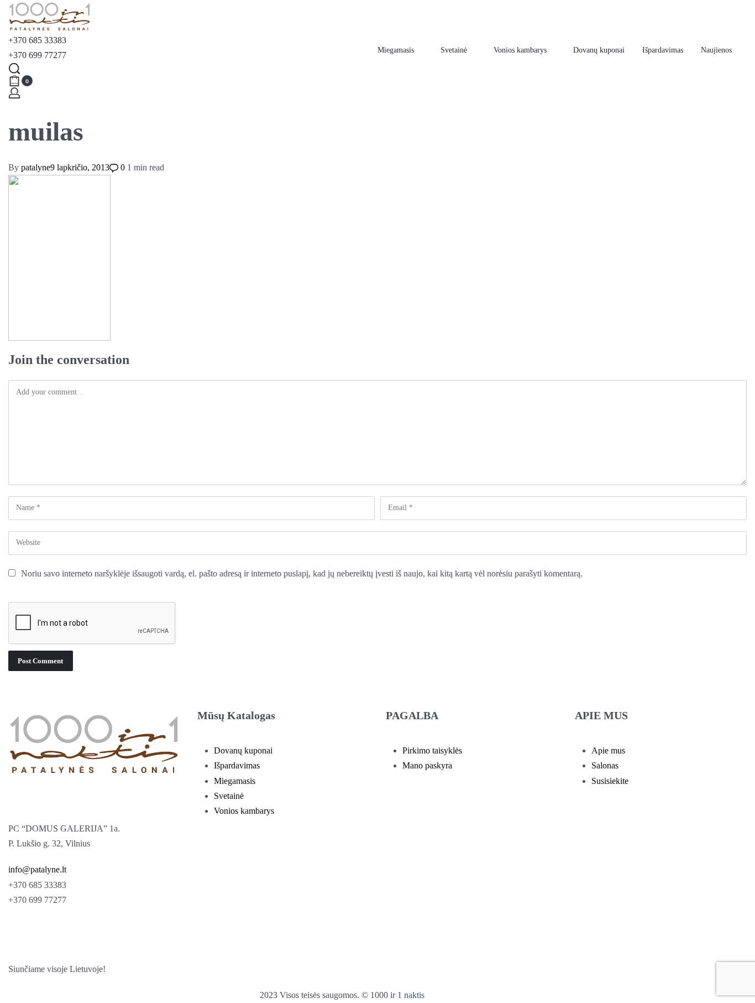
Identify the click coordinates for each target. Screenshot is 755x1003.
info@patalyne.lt (37, 869)
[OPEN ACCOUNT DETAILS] (14, 93)
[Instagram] (52, 932)
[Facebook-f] (22, 932)
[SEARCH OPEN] (14, 69)
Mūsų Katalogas (236, 715)
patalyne (35, 167)
